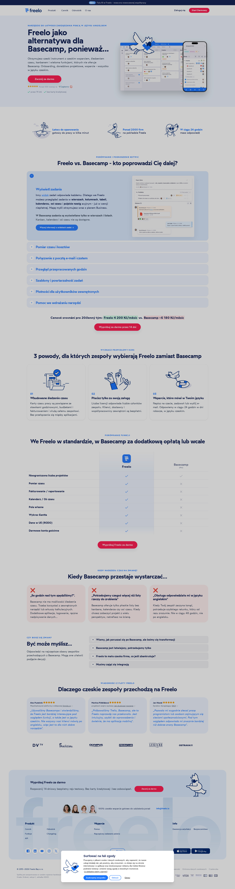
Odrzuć (115, 878)
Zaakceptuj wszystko (96, 878)
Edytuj (127, 878)
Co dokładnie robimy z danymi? (95, 872)
